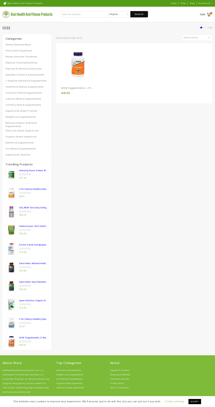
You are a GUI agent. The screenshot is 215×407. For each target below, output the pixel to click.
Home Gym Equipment (19, 50)
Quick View (71, 80)
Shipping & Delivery (120, 374)
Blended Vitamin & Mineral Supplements (21, 124)
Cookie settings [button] (174, 401)
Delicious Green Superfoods (22, 130)
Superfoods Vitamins (18, 154)
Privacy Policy (117, 383)
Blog (192, 3)
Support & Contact (119, 370)
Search (139, 14)
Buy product (65, 81)
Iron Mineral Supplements (21, 148)
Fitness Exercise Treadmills (21, 56)
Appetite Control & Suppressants (25, 74)
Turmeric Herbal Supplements (23, 104)
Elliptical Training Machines (21, 62)
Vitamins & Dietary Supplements (25, 86)
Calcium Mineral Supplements (23, 98)
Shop (183, 3)
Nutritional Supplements (20, 142)
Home (174, 3)
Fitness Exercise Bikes (18, 44)
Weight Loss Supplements (21, 116)
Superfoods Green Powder (21, 110)
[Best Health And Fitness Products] (202, 27)
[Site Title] (28, 14)
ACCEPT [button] (194, 401)
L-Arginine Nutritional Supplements (26, 80)
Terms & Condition (119, 387)
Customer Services (119, 379)
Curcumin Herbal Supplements (24, 92)
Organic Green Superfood (21, 136)
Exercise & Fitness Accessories (24, 68)
